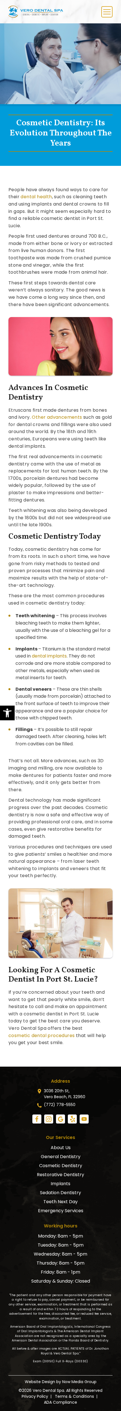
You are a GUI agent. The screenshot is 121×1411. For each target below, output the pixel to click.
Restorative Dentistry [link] (60, 1174)
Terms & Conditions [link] (74, 1396)
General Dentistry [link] (60, 1156)
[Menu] (107, 11)
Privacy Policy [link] (35, 1396)
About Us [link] (61, 1147)
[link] (7, 713)
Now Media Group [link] (79, 1382)
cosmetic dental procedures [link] (41, 1035)
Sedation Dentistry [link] (60, 1192)
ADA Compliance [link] (60, 1402)
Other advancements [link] (57, 417)
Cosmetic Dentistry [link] (60, 1165)
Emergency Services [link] (60, 1210)
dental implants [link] (49, 656)
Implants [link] (60, 1183)
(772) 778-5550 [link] (59, 1104)
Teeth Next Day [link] (60, 1201)
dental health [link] (36, 196)
